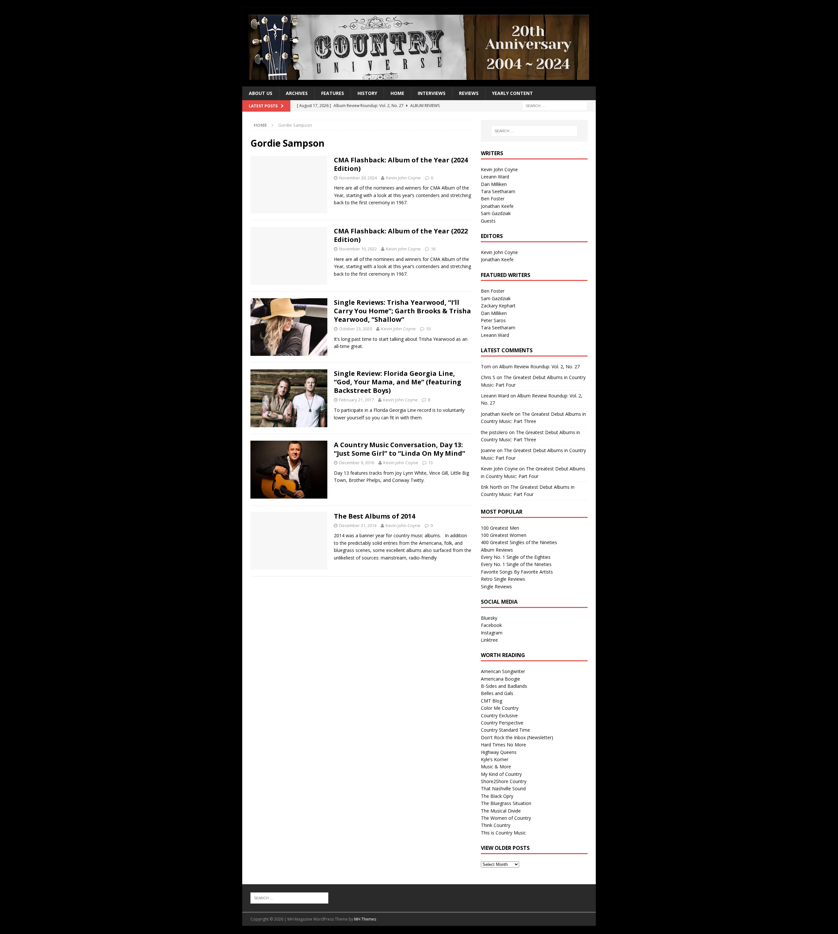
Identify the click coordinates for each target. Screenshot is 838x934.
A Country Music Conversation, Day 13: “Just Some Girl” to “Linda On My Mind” (399, 449)
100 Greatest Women (503, 535)
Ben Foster (492, 198)
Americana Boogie (500, 679)
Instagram (491, 633)
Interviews (432, 93)
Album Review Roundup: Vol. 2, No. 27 (539, 366)
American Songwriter (503, 671)
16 (433, 249)
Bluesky (489, 618)
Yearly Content (512, 93)
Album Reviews (497, 550)
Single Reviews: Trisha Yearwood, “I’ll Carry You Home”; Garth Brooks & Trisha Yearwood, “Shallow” (402, 311)
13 (430, 463)
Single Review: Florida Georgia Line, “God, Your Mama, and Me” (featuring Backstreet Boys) (397, 382)
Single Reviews (496, 586)
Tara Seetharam (498, 191)
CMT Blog (491, 701)
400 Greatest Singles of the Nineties (519, 542)
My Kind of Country (501, 774)
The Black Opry (497, 796)
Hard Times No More (503, 745)
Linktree (489, 640)
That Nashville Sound (503, 788)
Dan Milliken (494, 184)
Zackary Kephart (498, 305)
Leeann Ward (495, 177)
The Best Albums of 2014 (374, 516)
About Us (260, 93)
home (397, 93)
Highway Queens (499, 752)
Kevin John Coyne (403, 178)
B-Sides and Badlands (504, 686)
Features (332, 93)
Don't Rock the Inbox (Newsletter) (517, 737)
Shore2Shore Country (503, 781)
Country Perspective (502, 723)
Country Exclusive (499, 715)
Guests (488, 221)
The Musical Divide (501, 811)
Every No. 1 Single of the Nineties (516, 564)
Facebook (491, 625)
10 (428, 329)
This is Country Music (503, 833)
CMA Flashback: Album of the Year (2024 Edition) (401, 164)
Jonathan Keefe (497, 206)
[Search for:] (555, 105)
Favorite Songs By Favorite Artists (517, 572)
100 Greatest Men (500, 528)
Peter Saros (493, 320)
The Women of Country (506, 818)
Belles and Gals (497, 693)
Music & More (496, 766)
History (367, 93)
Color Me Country (500, 708)
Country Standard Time (505, 730)
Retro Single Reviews (503, 579)
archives (297, 93)
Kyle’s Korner (494, 759)
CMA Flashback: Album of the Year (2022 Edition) (401, 235)
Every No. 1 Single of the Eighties (516, 557)
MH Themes (365, 919)
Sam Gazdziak (496, 213)
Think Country (495, 825)
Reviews (469, 93)
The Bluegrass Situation (506, 803)
